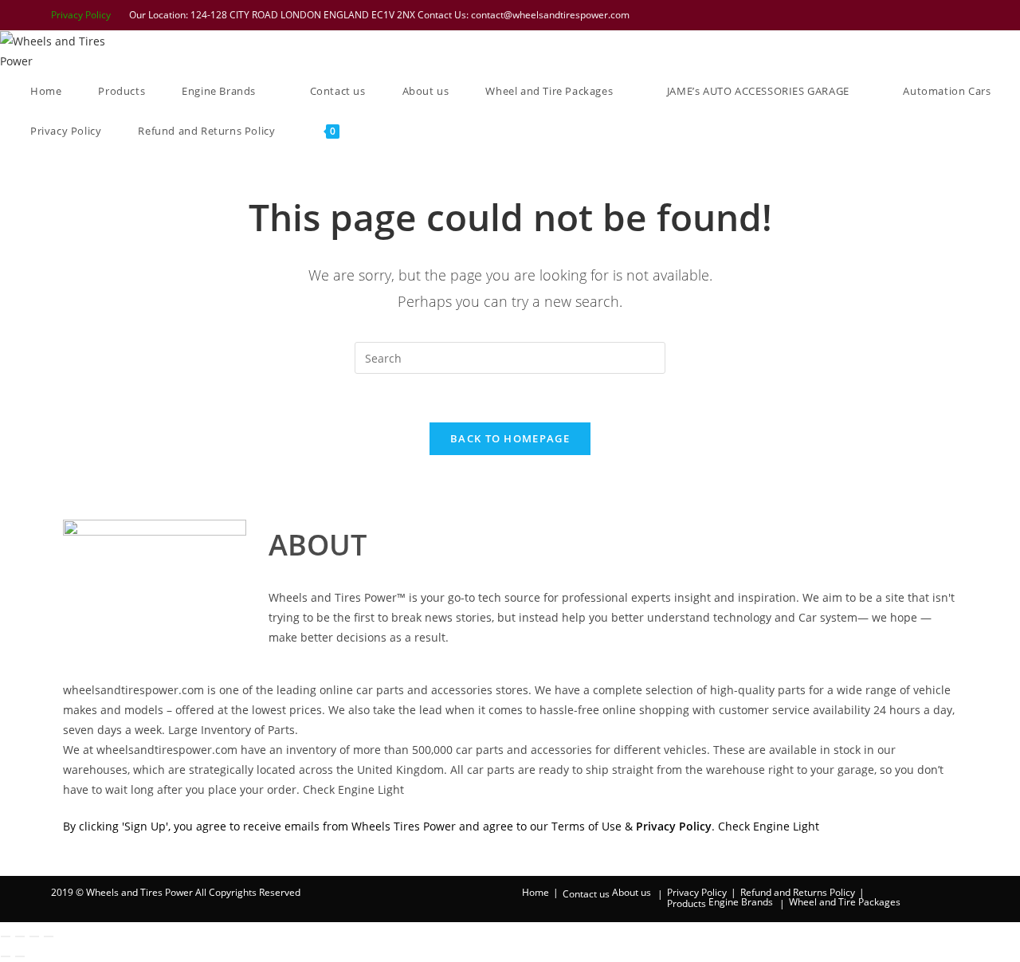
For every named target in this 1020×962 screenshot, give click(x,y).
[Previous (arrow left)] (5, 956)
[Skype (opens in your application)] (942, 15)
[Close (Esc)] (48, 936)
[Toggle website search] (380, 131)
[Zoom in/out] (5, 936)
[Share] (34, 936)
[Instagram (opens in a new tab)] (922, 15)
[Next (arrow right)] (20, 956)
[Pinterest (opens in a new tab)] (901, 15)
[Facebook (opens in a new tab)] (880, 15)
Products (686, 903)
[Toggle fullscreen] (20, 936)
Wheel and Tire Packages (844, 902)
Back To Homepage (510, 438)
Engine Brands (740, 902)
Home (535, 892)
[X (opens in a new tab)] (859, 15)
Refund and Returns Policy (797, 892)
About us (631, 892)
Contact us (586, 894)
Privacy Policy (81, 15)
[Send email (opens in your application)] (961, 15)
